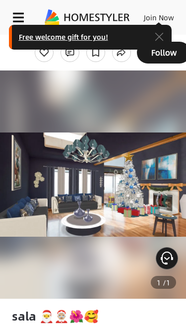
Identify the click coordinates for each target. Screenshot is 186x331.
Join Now (159, 17)
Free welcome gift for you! (63, 37)
